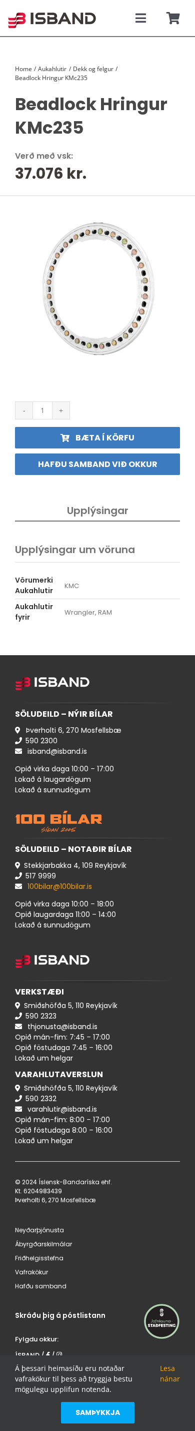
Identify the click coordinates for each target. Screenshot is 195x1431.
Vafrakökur (31, 1272)
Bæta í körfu (105, 437)
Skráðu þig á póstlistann (60, 1315)
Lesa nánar (170, 1373)
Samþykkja (98, 1412)
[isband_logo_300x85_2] (52, 8)
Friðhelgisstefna (39, 1258)
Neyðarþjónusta (39, 1230)
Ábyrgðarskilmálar (43, 1244)
